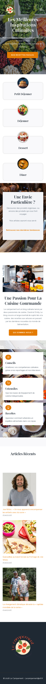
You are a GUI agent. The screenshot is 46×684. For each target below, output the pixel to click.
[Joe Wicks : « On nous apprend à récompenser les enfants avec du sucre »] (23, 489)
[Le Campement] (10, 9)
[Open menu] (42, 9)
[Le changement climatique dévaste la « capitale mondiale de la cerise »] (23, 584)
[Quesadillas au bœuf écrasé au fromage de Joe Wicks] (23, 537)
